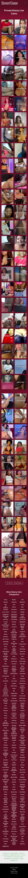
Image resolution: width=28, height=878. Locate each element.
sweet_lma (7, 305)
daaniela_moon (8, 462)
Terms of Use (14, 873)
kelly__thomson (21, 416)
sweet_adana (7, 212)
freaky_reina (7, 73)
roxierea (7, 135)
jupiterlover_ (7, 104)
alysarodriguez (8, 181)
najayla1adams (8, 400)
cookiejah (7, 351)
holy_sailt (7, 570)
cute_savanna (7, 88)
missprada (20, 539)
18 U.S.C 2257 (14, 867)
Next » (20, 583)
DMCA (14, 869)
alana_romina (7, 274)
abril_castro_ (7, 320)
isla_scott (20, 509)
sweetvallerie (20, 42)
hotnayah (7, 243)
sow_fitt (20, 447)
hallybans (7, 493)
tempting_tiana (21, 135)
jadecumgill (20, 382)
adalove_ (7, 166)
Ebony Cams (15, 858)
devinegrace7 (7, 196)
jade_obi (7, 447)
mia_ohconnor (7, 119)
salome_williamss (22, 555)
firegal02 (7, 382)
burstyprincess (21, 104)
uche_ (20, 150)
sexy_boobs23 (21, 400)
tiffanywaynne (8, 539)
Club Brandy (6, 855)
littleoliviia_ (20, 478)
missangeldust (21, 524)
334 (16, 583)
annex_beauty (20, 166)
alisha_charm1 (20, 243)
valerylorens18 (21, 88)
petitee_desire (21, 227)
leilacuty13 (20, 73)
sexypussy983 (21, 258)
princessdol (7, 150)
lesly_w (7, 416)
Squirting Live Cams (15, 855)
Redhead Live (8, 858)
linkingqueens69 (21, 351)
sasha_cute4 (20, 305)
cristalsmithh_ (21, 57)
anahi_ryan (20, 493)
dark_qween (7, 555)
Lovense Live (6, 853)
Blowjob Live (10, 856)
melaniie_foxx (20, 26)
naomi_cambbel (21, 196)
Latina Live (21, 853)
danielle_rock (7, 509)
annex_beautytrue (9, 26)
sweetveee (20, 336)
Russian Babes (14, 853)
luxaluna (7, 336)
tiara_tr (20, 119)
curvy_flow (20, 181)
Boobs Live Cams (18, 856)
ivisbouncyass (8, 478)
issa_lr (7, 366)
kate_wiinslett (7, 227)
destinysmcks (20, 462)
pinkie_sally (20, 289)
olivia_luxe (7, 57)
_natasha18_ (20, 431)
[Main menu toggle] (25, 3)
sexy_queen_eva (21, 320)
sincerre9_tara (8, 524)
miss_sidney (7, 431)
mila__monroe (7, 258)
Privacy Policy (14, 871)
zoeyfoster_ (7, 289)
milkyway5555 (8, 42)
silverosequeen (21, 570)
